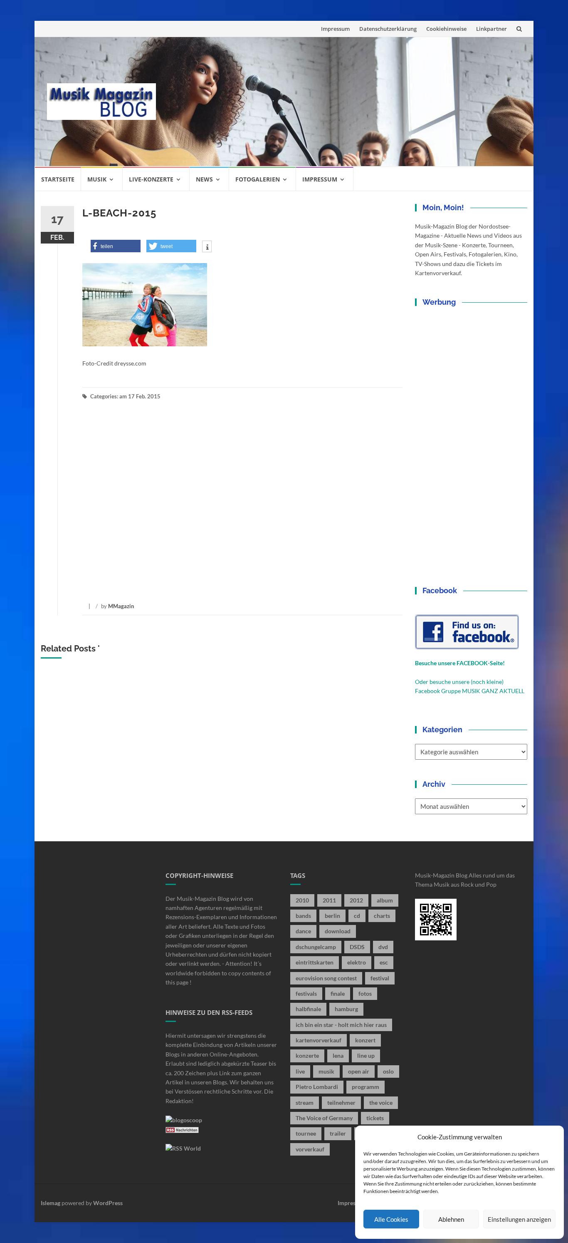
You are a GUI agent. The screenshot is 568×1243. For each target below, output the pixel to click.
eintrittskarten (314, 962)
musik (326, 1071)
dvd (383, 946)
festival (379, 978)
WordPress (108, 1202)
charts (382, 915)
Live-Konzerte (151, 179)
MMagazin (121, 606)
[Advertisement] (344, 101)
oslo (388, 1071)
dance (303, 931)
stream (305, 1102)
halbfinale (308, 1008)
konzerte (307, 1055)
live (300, 1071)
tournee (306, 1133)
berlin (332, 915)
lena (338, 1055)
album (385, 900)
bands (303, 915)
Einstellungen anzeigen (519, 1219)
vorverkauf (310, 1149)
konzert (365, 1040)
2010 (302, 900)
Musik (96, 179)
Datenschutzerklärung (388, 28)
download (338, 931)
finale (338, 993)
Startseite (57, 179)
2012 (356, 900)
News (204, 179)
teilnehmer (341, 1102)
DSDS (357, 946)
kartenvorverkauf (318, 1040)
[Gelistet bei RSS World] (183, 1147)
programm (365, 1086)
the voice (381, 1102)
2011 (329, 900)
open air (358, 1071)
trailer (338, 1133)
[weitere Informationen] (207, 247)
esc (384, 962)
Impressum (335, 28)
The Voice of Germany (324, 1117)
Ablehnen (451, 1219)
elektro (356, 962)
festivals (306, 993)
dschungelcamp (316, 946)
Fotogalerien (257, 179)
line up (366, 1055)
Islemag (50, 1202)
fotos (365, 993)
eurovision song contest (326, 978)
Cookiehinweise (446, 28)
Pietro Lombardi (317, 1086)
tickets (375, 1117)
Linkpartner (491, 28)
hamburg (346, 1008)
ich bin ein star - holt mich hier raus (341, 1024)
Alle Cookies (391, 1219)
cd (357, 915)
